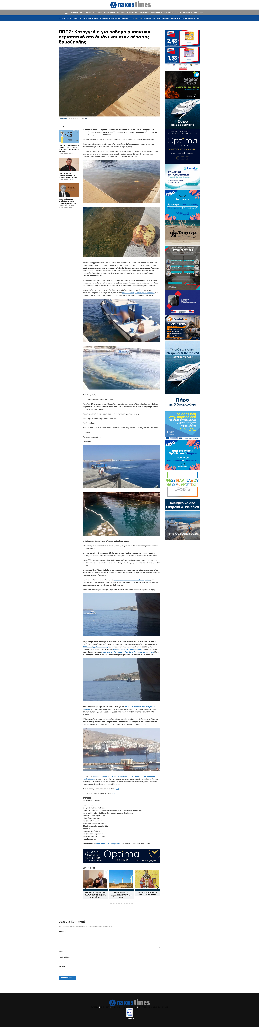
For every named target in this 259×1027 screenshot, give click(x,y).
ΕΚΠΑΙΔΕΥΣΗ (169, 13)
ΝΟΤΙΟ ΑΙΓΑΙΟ (109, 13)
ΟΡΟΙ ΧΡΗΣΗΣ (116, 1007)
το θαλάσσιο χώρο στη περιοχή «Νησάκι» (138, 293)
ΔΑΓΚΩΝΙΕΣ (144, 13)
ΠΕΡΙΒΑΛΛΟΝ (156, 13)
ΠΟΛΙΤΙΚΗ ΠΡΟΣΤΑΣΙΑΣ (129, 1007)
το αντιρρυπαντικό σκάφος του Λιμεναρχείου (132, 580)
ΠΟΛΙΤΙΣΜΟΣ (132, 13)
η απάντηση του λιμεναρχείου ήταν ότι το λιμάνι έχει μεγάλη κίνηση (127, 652)
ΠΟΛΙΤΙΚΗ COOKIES (144, 1007)
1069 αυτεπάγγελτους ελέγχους (95, 647)
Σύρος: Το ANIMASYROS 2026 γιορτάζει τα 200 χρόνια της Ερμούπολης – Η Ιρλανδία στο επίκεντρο (69, 148)
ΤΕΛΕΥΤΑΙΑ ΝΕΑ (77, 13)
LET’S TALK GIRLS (190, 13)
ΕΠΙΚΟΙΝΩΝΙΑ (105, 1007)
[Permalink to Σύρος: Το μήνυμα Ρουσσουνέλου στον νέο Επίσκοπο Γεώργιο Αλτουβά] (69, 165)
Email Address (64, 957)
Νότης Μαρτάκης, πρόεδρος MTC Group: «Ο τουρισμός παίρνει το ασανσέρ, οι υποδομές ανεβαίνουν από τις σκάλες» (95, 895)
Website (62, 966)
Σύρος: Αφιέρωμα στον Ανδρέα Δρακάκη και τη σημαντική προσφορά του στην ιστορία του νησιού (67, 202)
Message (62, 931)
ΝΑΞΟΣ (88, 13)
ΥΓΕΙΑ (179, 13)
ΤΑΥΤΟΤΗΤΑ (94, 1007)
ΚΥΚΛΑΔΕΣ (97, 13)
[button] (157, 887)
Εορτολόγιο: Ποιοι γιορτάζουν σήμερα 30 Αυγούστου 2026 (181, 18)
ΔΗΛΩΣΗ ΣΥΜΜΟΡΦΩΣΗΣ (160, 1007)
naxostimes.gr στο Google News (108, 843)
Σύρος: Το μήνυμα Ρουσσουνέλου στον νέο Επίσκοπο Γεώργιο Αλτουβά (68, 175)
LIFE (201, 13)
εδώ (117, 789)
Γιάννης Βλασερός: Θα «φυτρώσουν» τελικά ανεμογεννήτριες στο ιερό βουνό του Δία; (117, 18)
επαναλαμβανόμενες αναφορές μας (127, 649)
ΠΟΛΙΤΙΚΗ (121, 13)
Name (61, 952)
